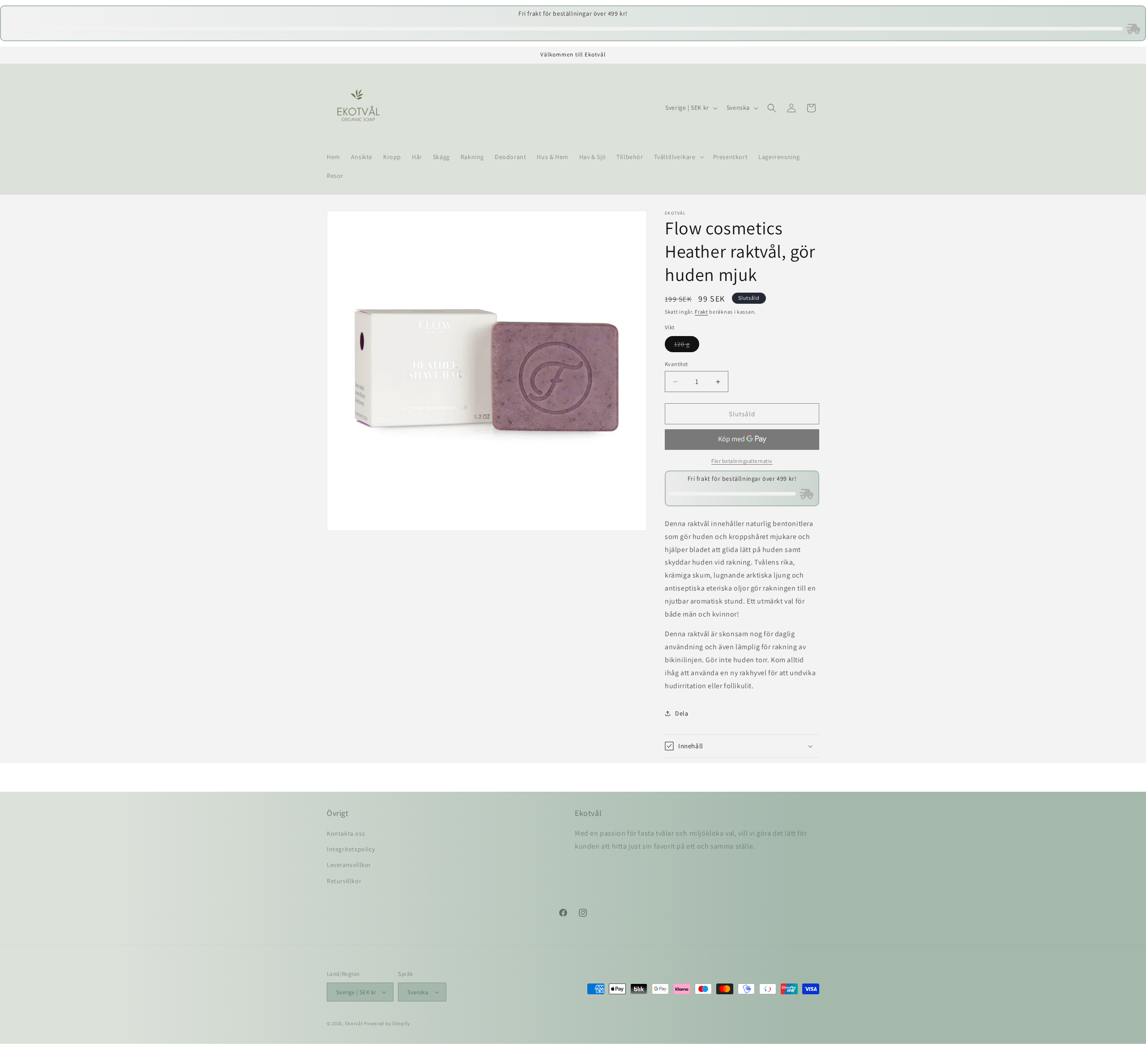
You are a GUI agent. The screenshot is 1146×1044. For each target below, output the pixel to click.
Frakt (701, 311)
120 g (686, 346)
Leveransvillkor (349, 865)
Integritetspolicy (351, 850)
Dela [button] (681, 713)
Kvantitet (676, 364)
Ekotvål (354, 1023)
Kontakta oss (346, 834)
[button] (678, 156)
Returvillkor (344, 881)
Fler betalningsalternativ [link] (742, 460)
